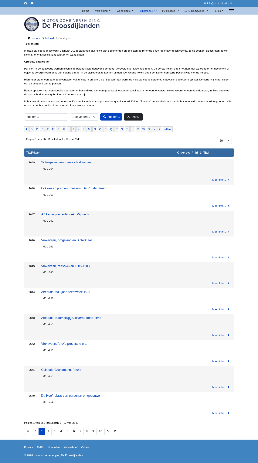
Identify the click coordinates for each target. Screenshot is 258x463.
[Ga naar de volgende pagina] (107, 431)
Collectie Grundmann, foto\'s (61, 370)
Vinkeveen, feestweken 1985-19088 (66, 266)
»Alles (167, 129)
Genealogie (124, 10)
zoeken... (113, 116)
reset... (135, 116)
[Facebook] (25, 3)
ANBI (40, 447)
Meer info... (219, 179)
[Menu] (231, 11)
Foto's (217, 10)
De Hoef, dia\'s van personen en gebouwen (71, 395)
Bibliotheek (146, 10)
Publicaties (168, 10)
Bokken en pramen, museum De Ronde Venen (73, 188)
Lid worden (53, 447)
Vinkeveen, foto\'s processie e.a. (64, 344)
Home (85, 10)
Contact (85, 447)
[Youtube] (32, 3)
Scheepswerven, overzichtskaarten (66, 162)
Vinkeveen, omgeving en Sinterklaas (67, 240)
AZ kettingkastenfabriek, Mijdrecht (65, 214)
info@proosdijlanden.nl (219, 3)
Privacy (28, 447)
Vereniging (101, 10)
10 (100, 431)
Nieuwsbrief (70, 447)
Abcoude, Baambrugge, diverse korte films (71, 318)
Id (196, 152)
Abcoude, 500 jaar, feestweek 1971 (65, 292)
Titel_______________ (217, 152)
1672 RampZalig (194, 10)
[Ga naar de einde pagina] (115, 431)
